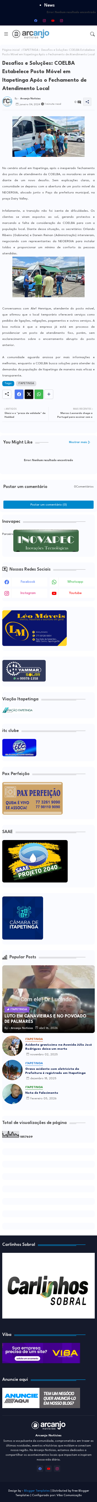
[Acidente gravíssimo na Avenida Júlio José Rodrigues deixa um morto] (12, 1046)
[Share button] (48, 394)
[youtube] (53, 20)
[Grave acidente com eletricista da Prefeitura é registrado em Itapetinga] (12, 1070)
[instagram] (44, 20)
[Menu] (6, 34)
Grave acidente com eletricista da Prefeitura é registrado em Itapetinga (55, 1071)
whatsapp (75, 582)
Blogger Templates (37, 1490)
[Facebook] (19, 394)
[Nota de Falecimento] (12, 1094)
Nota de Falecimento (41, 1092)
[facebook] (35, 20)
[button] (92, 34)
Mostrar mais (78, 442)
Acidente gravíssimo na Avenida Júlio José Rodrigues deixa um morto (58, 1046)
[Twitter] (29, 394)
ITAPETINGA (30, 50)
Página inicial (11, 50)
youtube (75, 593)
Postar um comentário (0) (48, 504)
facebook (28, 582)
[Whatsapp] (39, 394)
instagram (28, 593)
